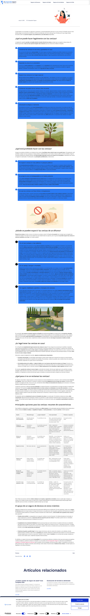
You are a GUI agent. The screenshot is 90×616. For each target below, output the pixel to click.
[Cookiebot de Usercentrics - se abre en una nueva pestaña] (8, 614)
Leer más (17, 594)
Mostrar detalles (65, 613)
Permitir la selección (79, 604)
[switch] (35, 614)
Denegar (80, 608)
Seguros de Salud (47, 2)
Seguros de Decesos (35, 2)
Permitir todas (80, 600)
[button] (24, 556)
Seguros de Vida (70, 2)
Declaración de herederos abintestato (58, 580)
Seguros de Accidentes (58, 2)
